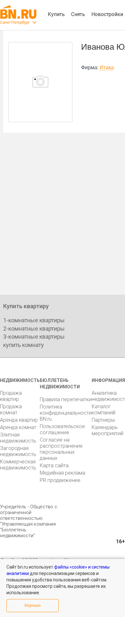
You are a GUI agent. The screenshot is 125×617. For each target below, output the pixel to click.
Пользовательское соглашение (62, 429)
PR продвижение (60, 480)
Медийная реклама (62, 473)
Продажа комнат (11, 409)
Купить (56, 14)
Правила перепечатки (66, 399)
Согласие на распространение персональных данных (61, 449)
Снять (78, 14)
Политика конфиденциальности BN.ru (66, 413)
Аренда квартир (19, 420)
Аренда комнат (18, 427)
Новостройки (107, 14)
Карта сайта (54, 465)
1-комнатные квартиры (34, 320)
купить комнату (23, 345)
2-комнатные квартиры (34, 328)
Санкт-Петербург (15, 22)
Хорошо (32, 605)
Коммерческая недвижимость (18, 465)
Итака (107, 67)
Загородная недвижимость (18, 451)
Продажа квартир (11, 396)
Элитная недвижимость (18, 438)
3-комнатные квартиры (34, 336)
